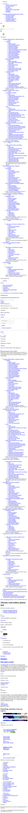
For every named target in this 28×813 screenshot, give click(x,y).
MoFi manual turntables (13, 53)
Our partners (5, 797)
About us (5, 1)
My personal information (8, 778)
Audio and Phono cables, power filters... (11, 141)
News (9, 42)
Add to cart (3, 627)
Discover (12, 89)
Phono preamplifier (10, 59)
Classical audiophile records (14, 113)
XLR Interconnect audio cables (14, 150)
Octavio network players (13, 236)
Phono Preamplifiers (12, 61)
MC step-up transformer (13, 64)
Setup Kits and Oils (12, 103)
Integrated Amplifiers (10, 196)
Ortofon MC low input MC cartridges (16, 86)
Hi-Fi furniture (11, 214)
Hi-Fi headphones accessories (14, 188)
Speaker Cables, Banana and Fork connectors (17, 155)
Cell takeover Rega (10, 17)
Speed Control (11, 66)
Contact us (3, 314)
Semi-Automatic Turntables (14, 45)
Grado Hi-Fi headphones (13, 190)
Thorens (4, 664)
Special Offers (11, 271)
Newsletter (8, 11)
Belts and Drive (11, 95)
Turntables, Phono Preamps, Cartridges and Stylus (13, 39)
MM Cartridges (11, 74)
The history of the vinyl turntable (10, 786)
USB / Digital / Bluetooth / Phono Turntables (17, 49)
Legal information (6, 794)
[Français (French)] (3, 25)
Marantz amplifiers (12, 206)
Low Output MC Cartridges (14, 76)
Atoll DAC (10, 233)
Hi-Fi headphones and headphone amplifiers (15, 183)
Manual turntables (12, 43)
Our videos (8, 7)
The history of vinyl (7, 787)
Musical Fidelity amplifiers (13, 208)
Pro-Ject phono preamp (13, 70)
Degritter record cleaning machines (15, 135)
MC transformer (6, 790)
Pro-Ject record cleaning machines (15, 138)
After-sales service (7, 801)
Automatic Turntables (12, 46)
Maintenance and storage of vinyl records (14, 122)
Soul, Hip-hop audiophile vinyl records (16, 114)
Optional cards (11, 213)
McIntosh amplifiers (12, 207)
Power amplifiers (11, 199)
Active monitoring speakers (14, 171)
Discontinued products (7, 770)
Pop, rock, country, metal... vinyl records (16, 117)
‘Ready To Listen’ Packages (14, 50)
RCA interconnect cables (13, 149)
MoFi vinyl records (12, 121)
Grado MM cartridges (12, 85)
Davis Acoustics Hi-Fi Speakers (14, 179)
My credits (5, 776)
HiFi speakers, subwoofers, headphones (11, 165)
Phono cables (11, 147)
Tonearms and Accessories (13, 102)
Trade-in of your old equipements (12, 9)
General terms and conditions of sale (10, 795)
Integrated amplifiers (12, 198)
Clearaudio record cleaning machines (16, 134)
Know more (3, 620)
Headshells (10, 81)
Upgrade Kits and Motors (13, 97)
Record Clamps (11, 100)
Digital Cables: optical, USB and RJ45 (16, 153)
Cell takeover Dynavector (11, 18)
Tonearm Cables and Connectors (15, 148)
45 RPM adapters (11, 131)
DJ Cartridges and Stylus (13, 79)
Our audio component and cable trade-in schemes (13, 14)
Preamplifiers (11, 200)
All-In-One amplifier (12, 201)
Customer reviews (7, 652)
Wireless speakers (12, 172)
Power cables (11, 156)
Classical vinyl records (13, 119)
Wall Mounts (11, 104)
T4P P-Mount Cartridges (13, 75)
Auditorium (8, 10)
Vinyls (7, 106)
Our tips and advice (10, 6)
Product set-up (9, 8)
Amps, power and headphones (9, 766)
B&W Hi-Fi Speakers (12, 178)
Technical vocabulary (5, 682)
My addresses (6, 777)
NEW (9, 40)
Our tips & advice (6, 653)
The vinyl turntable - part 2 (8, 782)
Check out (3, 345)
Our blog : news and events (11, 4)
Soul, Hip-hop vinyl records (14, 120)
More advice (3, 722)
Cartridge (5, 764)
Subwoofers (10, 174)
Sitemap (4, 802)
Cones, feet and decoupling (14, 105)
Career (4, 799)
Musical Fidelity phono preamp (14, 69)
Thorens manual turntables (13, 57)
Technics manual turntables (13, 56)
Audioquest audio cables (13, 158)
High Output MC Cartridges (14, 77)
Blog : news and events (8, 285)
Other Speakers (11, 175)
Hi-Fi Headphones (12, 185)
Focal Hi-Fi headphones (13, 189)
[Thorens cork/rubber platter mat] (10, 610)
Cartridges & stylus (10, 71)
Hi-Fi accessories (11, 215)
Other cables (10, 154)
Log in (3, 325)
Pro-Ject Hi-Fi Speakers (13, 181)
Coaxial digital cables (12, 152)
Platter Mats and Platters (13, 99)
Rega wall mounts (12, 258)
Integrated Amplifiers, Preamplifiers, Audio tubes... (13, 193)
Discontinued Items (12, 270)
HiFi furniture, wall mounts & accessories (11, 242)
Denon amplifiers (11, 205)
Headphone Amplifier (12, 186)
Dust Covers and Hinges (13, 98)
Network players (11, 227)
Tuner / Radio (11, 231)
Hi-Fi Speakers (11, 170)
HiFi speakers (8, 168)
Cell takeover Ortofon (10, 15)
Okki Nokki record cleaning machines (16, 136)
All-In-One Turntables (12, 48)
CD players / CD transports (14, 226)
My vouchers (6, 779)
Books (9, 256)
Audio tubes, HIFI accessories (12, 210)
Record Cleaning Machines (14, 125)
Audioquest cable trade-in (11, 21)
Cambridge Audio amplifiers (14, 204)
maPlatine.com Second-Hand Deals (15, 269)
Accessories (5, 765)
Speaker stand (11, 176)
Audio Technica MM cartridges (14, 83)
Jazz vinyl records (12, 118)
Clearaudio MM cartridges (13, 84)
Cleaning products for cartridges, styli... (16, 96)
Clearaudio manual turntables (14, 52)
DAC (9, 228)
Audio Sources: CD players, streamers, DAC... (12, 219)
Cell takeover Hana (10, 16)
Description (5, 651)
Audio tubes (10, 212)
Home (2, 599)
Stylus (9, 82)
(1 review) (3, 616)
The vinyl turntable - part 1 (8, 784)
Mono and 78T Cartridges (13, 78)
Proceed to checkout (5, 351)
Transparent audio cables (13, 160)
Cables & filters (6, 768)
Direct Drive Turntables (13, 47)
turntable (6, 665)
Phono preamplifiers (7, 785)
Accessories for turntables (11, 92)
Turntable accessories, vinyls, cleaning (11, 90)
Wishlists (3, 629)
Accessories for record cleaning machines (16, 126)
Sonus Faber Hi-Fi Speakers (14, 182)
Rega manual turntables (13, 55)
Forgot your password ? (6, 327)
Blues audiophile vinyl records (14, 115)
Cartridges (5, 788)
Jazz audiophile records (13, 112)
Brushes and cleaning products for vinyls (16, 127)
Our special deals (6, 262)
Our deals (5, 769)
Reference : (3, 624)
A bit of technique (6, 789)
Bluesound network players (14, 235)
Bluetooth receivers (12, 229)
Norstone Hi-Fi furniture (13, 257)
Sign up (2, 331)
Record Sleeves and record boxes (15, 128)
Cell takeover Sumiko (10, 19)
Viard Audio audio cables (13, 161)
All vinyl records (11, 109)
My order (5, 774)
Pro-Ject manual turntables (13, 54)
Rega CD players (11, 234)
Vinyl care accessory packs (13, 129)
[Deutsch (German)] (3, 26)
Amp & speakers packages (13, 177)
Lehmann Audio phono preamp (14, 68)
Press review (5, 800)
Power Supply (11, 67)
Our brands (5, 771)
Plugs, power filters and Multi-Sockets (16, 157)
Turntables (8, 41)
